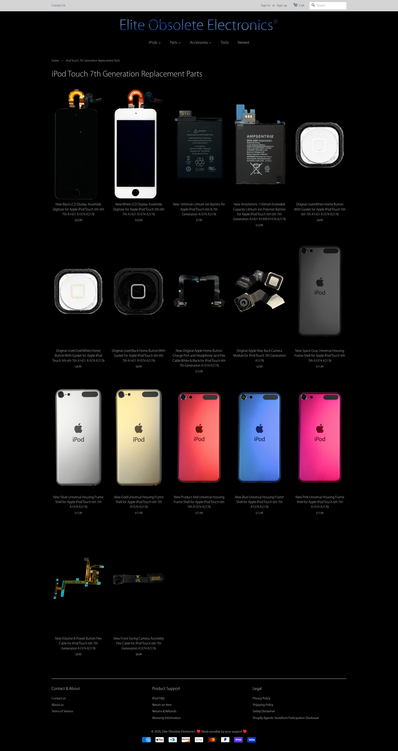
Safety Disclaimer (264, 711)
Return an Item (162, 705)
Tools (225, 43)
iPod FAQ (158, 698)
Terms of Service (62, 711)
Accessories (199, 43)
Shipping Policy (263, 705)
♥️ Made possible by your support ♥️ (221, 731)
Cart (301, 5)
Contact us (59, 698)
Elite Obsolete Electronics (178, 731)
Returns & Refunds (164, 711)
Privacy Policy (261, 698)
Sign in (265, 5)
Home (55, 60)
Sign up (282, 5)
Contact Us (58, 5)
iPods (153, 43)
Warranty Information (166, 718)
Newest (243, 43)
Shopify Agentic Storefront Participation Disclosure (286, 718)
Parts (174, 43)
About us (58, 705)
